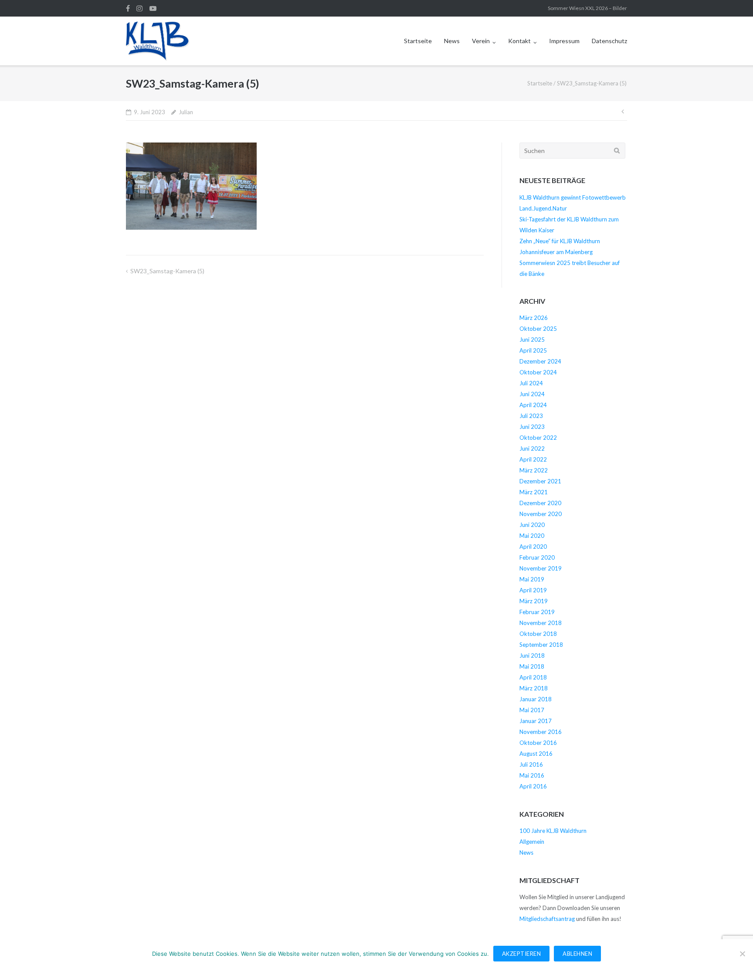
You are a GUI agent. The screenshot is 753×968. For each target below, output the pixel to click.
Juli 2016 (531, 764)
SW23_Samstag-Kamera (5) (167, 271)
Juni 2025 (532, 339)
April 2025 (533, 350)
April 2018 (533, 677)
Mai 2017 (531, 709)
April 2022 (533, 459)
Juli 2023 (531, 415)
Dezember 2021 (540, 481)
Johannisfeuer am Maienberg (556, 251)
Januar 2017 (535, 720)
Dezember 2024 (540, 361)
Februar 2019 (537, 611)
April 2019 (533, 590)
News (452, 40)
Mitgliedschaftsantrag (547, 918)
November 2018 (540, 622)
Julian (186, 112)
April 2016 (533, 786)
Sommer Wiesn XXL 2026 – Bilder (587, 8)
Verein (481, 40)
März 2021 (533, 492)
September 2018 (541, 644)
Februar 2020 (537, 557)
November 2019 (540, 568)
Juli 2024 (531, 383)
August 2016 (536, 753)
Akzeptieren (521, 953)
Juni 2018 (532, 655)
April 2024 (533, 404)
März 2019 (533, 601)
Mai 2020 (531, 535)
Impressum (564, 40)
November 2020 (540, 513)
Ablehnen (577, 953)
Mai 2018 (531, 666)
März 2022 (533, 470)
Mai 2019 (531, 579)
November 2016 (540, 731)
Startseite (418, 40)
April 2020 (533, 546)
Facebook (128, 8)
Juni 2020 (532, 524)
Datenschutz (609, 40)
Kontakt (519, 40)
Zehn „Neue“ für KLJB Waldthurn (559, 241)
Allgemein (531, 841)
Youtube (152, 8)
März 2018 (533, 688)
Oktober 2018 (538, 633)
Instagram (139, 8)
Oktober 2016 (538, 742)
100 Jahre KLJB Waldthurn (553, 830)
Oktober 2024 (538, 372)
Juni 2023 (532, 426)
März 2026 (533, 317)
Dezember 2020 (540, 502)
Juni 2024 (532, 394)
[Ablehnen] (742, 953)
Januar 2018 (535, 699)
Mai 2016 (531, 775)
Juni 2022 (532, 448)
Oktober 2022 (538, 437)
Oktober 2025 (538, 328)
